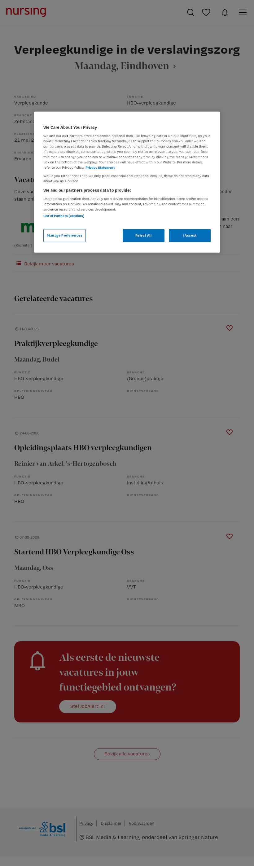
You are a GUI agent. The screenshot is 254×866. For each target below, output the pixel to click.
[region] (127, 182)
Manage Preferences (64, 235)
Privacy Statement (100, 167)
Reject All (143, 235)
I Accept (190, 235)
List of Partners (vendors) (64, 216)
